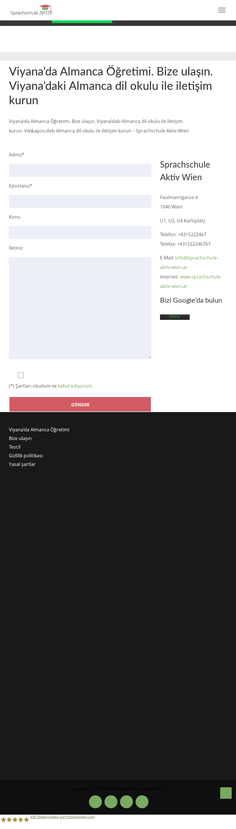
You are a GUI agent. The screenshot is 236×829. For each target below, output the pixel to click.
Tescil (14, 447)
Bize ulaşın (20, 438)
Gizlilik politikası (26, 455)
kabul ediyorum (75, 386)
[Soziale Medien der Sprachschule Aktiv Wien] (95, 801)
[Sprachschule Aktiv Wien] (226, 793)
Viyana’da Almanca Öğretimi (39, 429)
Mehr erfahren (174, 319)
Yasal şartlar (22, 464)
